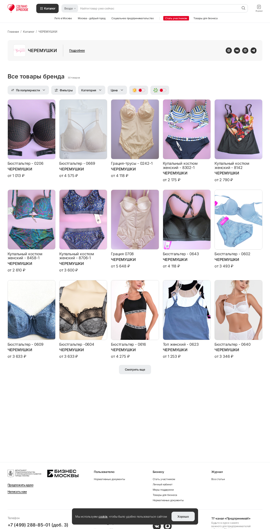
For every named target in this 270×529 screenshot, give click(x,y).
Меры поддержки (163, 489)
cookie (103, 516)
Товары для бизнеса (165, 495)
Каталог (28, 31)
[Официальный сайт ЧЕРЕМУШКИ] (229, 50)
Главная (13, 31)
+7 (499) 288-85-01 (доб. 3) (38, 525)
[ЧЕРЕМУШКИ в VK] (237, 50)
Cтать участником (164, 479)
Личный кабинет (163, 484)
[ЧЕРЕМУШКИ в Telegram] (253, 50)
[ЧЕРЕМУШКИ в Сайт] (245, 50)
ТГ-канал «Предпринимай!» (231, 518)
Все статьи (218, 479)
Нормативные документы (109, 479)
